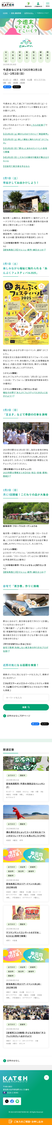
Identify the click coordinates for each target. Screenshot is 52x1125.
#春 (4, 82)
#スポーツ (7, 79)
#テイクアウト (40, 79)
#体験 (15, 82)
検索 (24, 707)
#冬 (9, 82)
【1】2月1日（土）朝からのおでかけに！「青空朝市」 (26, 133)
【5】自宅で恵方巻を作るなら (16, 166)
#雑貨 (22, 79)
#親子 (15, 79)
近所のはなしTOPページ (18, 715)
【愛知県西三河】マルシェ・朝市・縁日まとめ (23, 249)
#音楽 (22, 82)
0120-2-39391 (12, 1092)
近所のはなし (13, 1060)
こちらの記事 (37, 124)
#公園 (29, 79)
